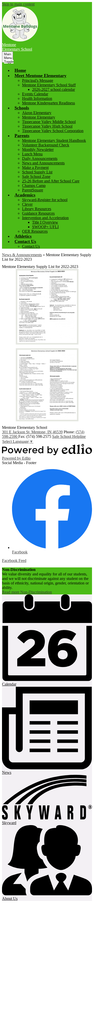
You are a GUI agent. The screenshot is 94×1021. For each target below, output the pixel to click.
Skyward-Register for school (44, 200)
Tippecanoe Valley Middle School (49, 122)
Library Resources (36, 209)
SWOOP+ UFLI (45, 227)
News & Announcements (22, 255)
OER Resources (35, 231)
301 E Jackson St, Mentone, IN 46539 (32, 432)
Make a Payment (35, 167)
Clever (27, 204)
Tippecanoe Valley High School (47, 126)
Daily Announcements (39, 158)
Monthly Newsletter (38, 149)
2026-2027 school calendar (53, 89)
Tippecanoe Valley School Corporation (52, 131)
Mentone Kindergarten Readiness (48, 103)
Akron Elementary (36, 113)
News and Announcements (43, 163)
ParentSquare (32, 190)
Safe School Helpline (69, 436)
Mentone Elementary (38, 117)
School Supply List (37, 172)
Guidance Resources (38, 213)
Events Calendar (35, 94)
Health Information (37, 98)
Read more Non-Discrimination (27, 592)
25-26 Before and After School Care (50, 181)
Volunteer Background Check (45, 145)
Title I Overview (45, 222)
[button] (40, 75)
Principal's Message (37, 80)
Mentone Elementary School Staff (49, 85)
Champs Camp (34, 185)
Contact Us (31, 246)
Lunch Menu (32, 154)
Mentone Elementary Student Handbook (54, 140)
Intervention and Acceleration (45, 218)
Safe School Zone (36, 176)
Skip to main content (18, 4)
